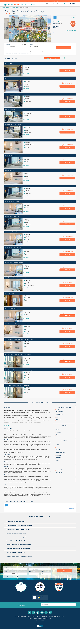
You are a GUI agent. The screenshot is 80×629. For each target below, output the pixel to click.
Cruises (33, 4)
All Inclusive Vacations (5, 7)
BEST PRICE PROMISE (68, 67)
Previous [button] (12, 1)
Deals (37, 616)
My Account (53, 5)
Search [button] (58, 5)
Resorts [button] (28, 4)
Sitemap (54, 616)
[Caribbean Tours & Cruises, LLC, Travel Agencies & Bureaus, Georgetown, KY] (40, 626)
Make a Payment (47, 5)
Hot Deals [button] (16, 4)
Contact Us (33, 616)
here (19, 53)
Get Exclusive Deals (64, 5)
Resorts (50, 616)
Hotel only (25, 44)
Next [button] (67, 1)
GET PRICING (67, 70)
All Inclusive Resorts (15, 7)
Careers (28, 616)
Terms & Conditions (60, 616)
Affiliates (22, 616)
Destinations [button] (23, 4)
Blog (25, 616)
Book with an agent (73, 4)
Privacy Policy (45, 616)
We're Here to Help (53, 58)
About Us (17, 616)
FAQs (40, 616)
